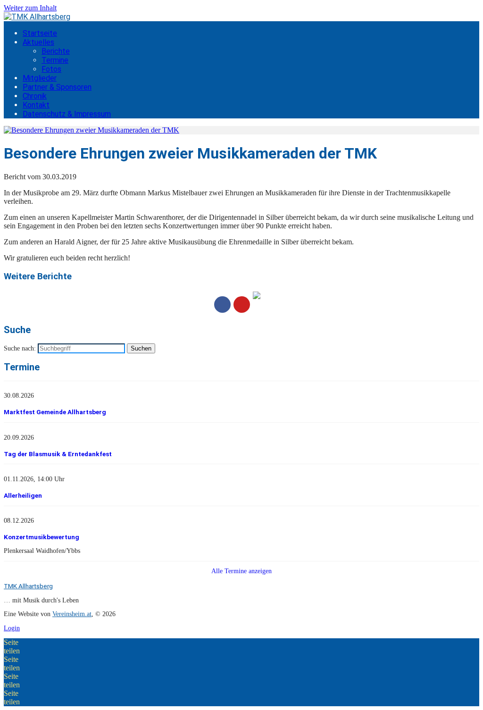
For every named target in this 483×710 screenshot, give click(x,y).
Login (12, 628)
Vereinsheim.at (72, 614)
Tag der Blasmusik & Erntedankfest (58, 454)
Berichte (56, 51)
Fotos (51, 69)
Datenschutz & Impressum (67, 113)
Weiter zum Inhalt (30, 8)
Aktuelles (38, 42)
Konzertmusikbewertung (41, 537)
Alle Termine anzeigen (241, 571)
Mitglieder (40, 78)
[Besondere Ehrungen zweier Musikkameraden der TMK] (91, 130)
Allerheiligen (23, 495)
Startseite (40, 33)
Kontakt (36, 104)
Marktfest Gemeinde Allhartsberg (55, 412)
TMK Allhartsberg (28, 586)
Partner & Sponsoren (57, 87)
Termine (55, 60)
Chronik (35, 96)
